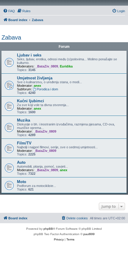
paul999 (89, 234)
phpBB (48, 228)
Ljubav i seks (29, 55)
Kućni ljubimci (30, 101)
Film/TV (24, 143)
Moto (21, 182)
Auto (21, 162)
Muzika (23, 120)
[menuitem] (9, 11)
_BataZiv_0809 (46, 66)
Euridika (66, 66)
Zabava (11, 37)
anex (37, 85)
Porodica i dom (47, 89)
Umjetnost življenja (34, 78)
